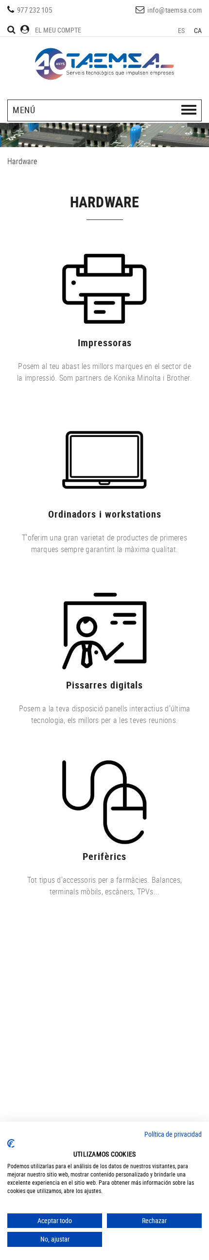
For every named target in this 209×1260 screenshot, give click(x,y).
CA (198, 30)
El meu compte (58, 29)
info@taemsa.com (174, 10)
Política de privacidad (173, 1134)
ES (181, 30)
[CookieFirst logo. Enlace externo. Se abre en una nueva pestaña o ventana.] (11, 1143)
